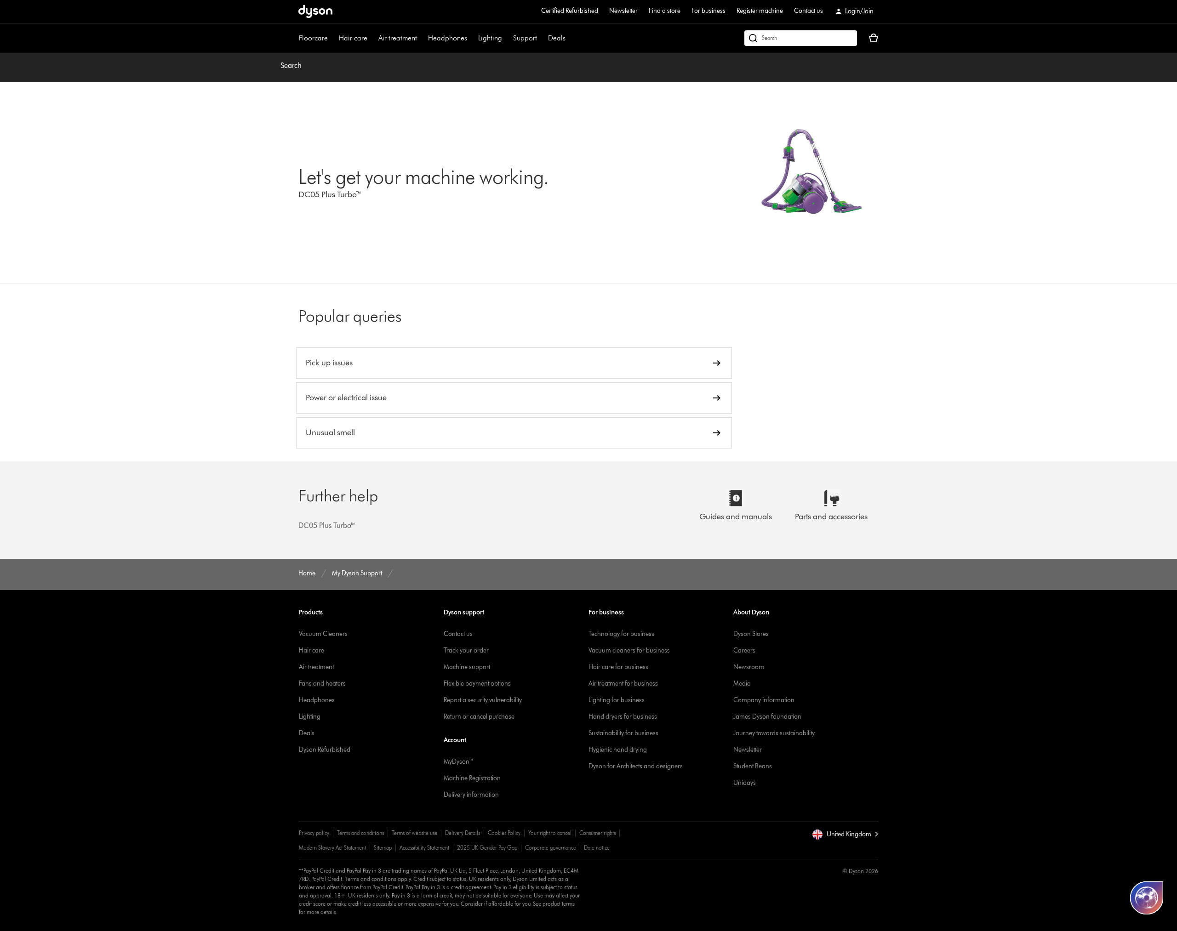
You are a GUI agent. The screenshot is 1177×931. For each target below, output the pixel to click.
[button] (845, 834)
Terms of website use (414, 832)
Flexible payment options (477, 683)
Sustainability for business (623, 733)
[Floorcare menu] (332, 38)
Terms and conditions (360, 832)
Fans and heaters (322, 683)
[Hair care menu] (372, 38)
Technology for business (621, 634)
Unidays (744, 783)
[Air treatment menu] (421, 38)
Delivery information (471, 795)
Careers (744, 650)
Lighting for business (616, 700)
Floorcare (313, 38)
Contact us (808, 11)
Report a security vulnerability (483, 700)
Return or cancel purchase (479, 717)
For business (708, 11)
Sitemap (383, 847)
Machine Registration (472, 778)
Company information (763, 700)
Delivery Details (462, 832)
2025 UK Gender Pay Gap (487, 847)
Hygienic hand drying (617, 750)
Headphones (447, 38)
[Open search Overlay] (800, 38)
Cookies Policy (504, 832)
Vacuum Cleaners (323, 634)
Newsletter (623, 11)
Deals (557, 38)
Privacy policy (314, 832)
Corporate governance (550, 847)
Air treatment (397, 38)
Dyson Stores (751, 634)
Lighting (490, 38)
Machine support (467, 667)
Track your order (466, 650)
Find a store (664, 11)
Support (525, 38)
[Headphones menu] (471, 38)
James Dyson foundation (767, 717)
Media (742, 683)
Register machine (760, 11)
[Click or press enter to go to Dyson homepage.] (315, 11)
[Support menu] (541, 38)
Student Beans (752, 766)
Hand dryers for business (622, 717)
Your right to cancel (549, 832)
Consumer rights (597, 832)
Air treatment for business (623, 683)
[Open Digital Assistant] (1146, 897)
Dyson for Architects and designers (635, 766)
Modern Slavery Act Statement (332, 847)
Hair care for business (618, 667)
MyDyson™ (459, 762)
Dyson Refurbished (324, 750)
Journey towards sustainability (774, 733)
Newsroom (748, 667)
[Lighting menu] (506, 38)
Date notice (597, 847)
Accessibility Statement (424, 847)
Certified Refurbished (569, 11)
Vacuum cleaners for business (629, 650)
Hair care (353, 38)
